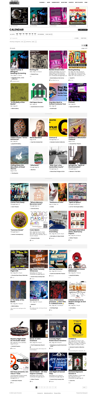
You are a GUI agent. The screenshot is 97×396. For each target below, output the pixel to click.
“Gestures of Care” (56, 202)
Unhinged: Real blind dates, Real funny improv (76, 231)
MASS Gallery (15, 108)
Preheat (71, 102)
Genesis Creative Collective (57, 142)
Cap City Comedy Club (36, 142)
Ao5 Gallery (73, 307)
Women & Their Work (75, 171)
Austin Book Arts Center (37, 106)
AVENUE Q (72, 339)
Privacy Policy (57, 393)
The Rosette (15, 173)
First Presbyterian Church (38, 345)
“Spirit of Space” (74, 202)
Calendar (41, 2)
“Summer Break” (17, 230)
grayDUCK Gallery (16, 143)
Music (48, 2)
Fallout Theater (74, 237)
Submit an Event (83, 29)
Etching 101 (34, 70)
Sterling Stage (54, 307)
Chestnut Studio (35, 238)
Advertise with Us (48, 393)
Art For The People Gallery (76, 206)
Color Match (34, 230)
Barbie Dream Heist (56, 70)
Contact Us (40, 393)
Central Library (35, 208)
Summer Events (56, 2)
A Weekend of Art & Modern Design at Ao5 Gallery (77, 301)
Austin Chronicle (17, 393)
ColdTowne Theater (17, 380)
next (84, 387)
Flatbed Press (34, 74)
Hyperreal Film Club (75, 106)
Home (86, 2)
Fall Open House (36, 102)
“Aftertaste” (34, 165)
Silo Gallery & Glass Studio (57, 236)
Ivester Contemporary (17, 234)
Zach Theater (15, 206)
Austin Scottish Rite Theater (57, 273)
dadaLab (33, 304)
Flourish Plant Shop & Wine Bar (20, 275)
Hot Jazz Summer (56, 269)
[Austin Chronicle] (14, 2)
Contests (71, 2)
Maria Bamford (36, 137)
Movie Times (64, 2)
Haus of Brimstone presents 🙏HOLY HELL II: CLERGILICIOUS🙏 (57, 301)
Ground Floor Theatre (75, 143)
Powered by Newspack (81, 393)
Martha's (33, 169)
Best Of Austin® (79, 2)
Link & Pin (72, 380)
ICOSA (52, 206)
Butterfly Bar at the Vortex (57, 78)
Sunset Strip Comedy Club (38, 276)
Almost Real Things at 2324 (57, 171)
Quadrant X (34, 300)
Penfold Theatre (16, 346)
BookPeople (53, 108)
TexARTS (72, 78)
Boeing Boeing (74, 70)
